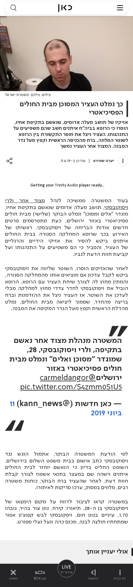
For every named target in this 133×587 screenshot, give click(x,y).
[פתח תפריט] (120, 8)
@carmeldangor (68, 378)
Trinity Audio (66, 185)
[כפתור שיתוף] (9, 161)
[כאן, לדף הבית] (65, 8)
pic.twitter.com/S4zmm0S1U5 (71, 387)
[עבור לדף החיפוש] (13, 8)
